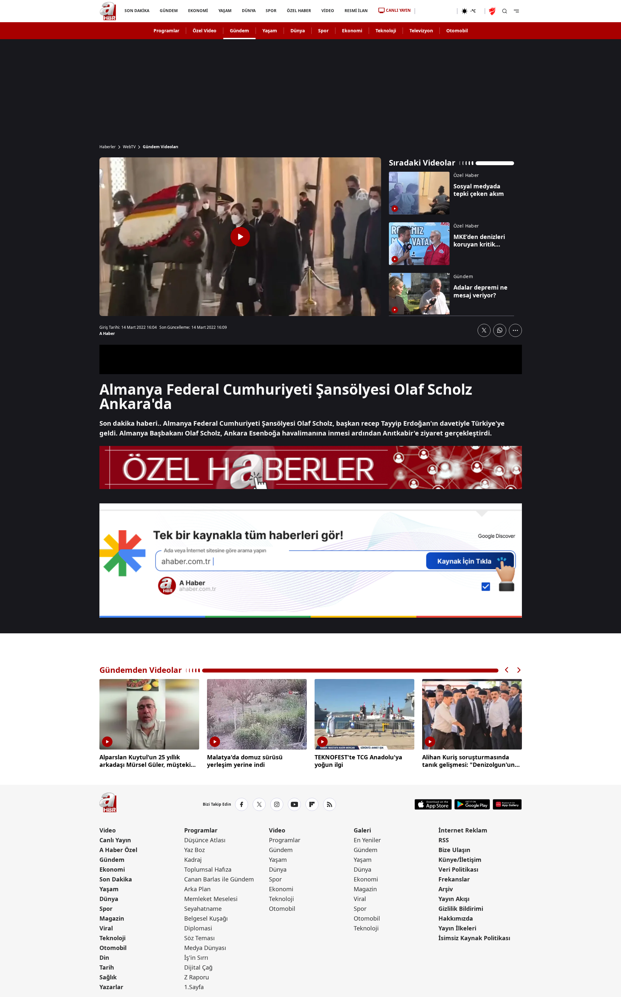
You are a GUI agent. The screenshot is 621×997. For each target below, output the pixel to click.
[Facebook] (241, 804)
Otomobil (457, 30)
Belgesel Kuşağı (206, 918)
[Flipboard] (311, 804)
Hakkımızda (455, 918)
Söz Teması (199, 938)
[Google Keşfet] (310, 560)
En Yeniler (367, 840)
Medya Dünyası (205, 948)
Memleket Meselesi (211, 899)
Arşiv (445, 889)
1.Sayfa (194, 987)
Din (104, 957)
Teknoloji (386, 30)
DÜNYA (248, 10)
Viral (106, 928)
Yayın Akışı (453, 899)
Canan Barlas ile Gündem (219, 879)
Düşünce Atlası (205, 840)
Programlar (166, 30)
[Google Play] (472, 804)
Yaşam (269, 30)
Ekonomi (352, 30)
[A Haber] (107, 11)
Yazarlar (111, 987)
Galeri (362, 830)
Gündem (239, 30)
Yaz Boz (194, 850)
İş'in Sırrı (196, 957)
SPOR (271, 10)
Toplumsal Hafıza (207, 869)
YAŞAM (224, 10)
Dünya (297, 30)
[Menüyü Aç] (516, 11)
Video (107, 830)
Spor (323, 30)
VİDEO (327, 10)
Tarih (106, 967)
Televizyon (421, 30)
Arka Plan (197, 889)
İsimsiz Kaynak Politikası (474, 938)
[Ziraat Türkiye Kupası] (493, 11)
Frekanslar (454, 879)
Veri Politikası (458, 869)
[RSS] (329, 804)
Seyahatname (203, 908)
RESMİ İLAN (356, 10)
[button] (507, 670)
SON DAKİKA (137, 10)
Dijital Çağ (198, 967)
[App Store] (433, 804)
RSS (443, 840)
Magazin (111, 918)
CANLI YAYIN (398, 10)
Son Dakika (115, 879)
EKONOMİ (198, 10)
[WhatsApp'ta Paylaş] (499, 330)
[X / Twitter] (259, 804)
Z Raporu (196, 977)
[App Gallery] (507, 804)
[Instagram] (276, 804)
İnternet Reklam (462, 830)
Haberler (107, 147)
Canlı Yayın (115, 840)
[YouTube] (294, 804)
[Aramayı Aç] (505, 11)
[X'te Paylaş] (484, 330)
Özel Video (204, 30)
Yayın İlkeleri (457, 928)
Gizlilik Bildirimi (460, 908)
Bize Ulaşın (454, 850)
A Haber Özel (118, 850)
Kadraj (193, 859)
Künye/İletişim (459, 859)
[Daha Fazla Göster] (515, 330)
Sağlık (108, 977)
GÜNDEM (168, 10)
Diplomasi (198, 928)
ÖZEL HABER (299, 10)
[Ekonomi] (436, 11)
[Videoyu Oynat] (240, 236)
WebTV (129, 147)
